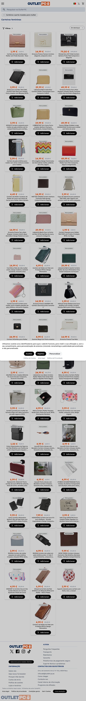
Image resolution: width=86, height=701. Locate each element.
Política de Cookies (30, 358)
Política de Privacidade (54, 358)
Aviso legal (41, 358)
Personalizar (54, 354)
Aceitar (29, 354)
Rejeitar (41, 354)
